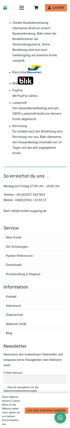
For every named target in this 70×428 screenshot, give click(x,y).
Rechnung (19, 126)
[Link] (5, 8)
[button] (60, 417)
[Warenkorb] (36, 7)
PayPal (17, 90)
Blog (9, 333)
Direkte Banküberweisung (30, 22)
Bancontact (20, 72)
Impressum (13, 305)
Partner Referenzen (19, 255)
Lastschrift (19, 102)
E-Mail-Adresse (13, 372)
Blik (15, 83)
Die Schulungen (17, 246)
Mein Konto (14, 237)
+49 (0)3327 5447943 (30, 194)
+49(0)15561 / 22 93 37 (30, 200)
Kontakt (11, 296)
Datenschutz (14, 314)
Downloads (14, 265)
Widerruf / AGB (16, 324)
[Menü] (21, 8)
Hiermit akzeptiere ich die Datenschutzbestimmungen (21, 389)
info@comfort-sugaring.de (28, 211)
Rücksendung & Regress (23, 274)
